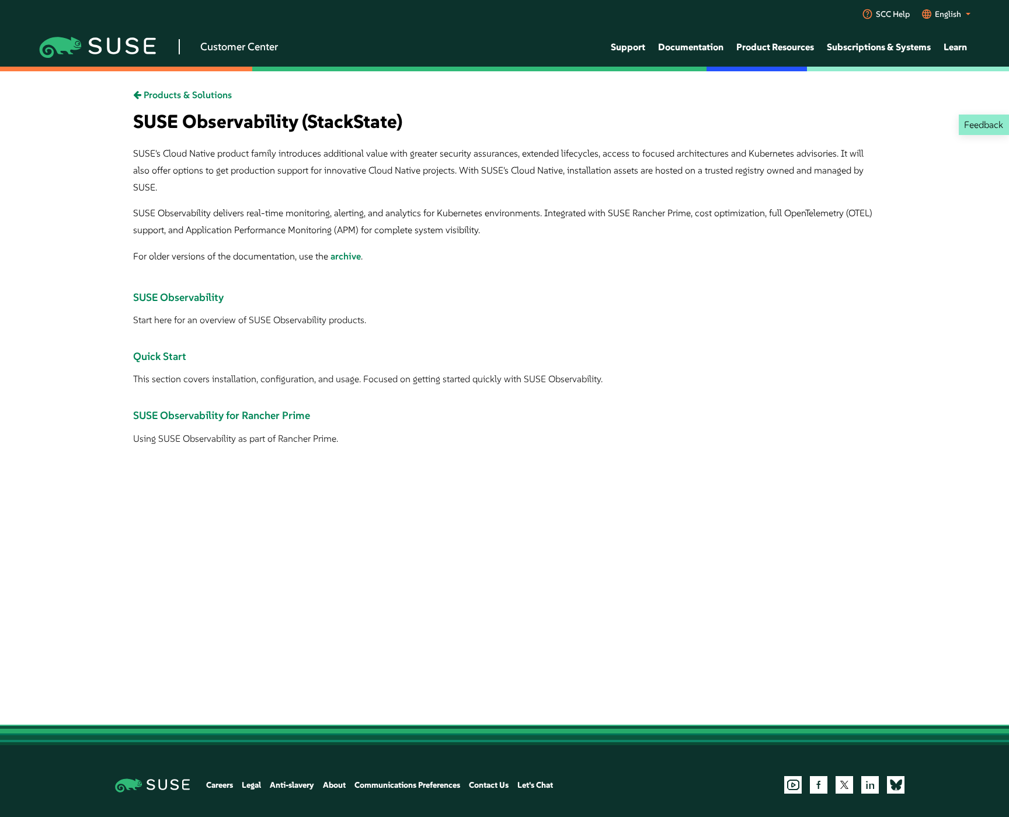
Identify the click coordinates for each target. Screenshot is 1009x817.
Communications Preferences (407, 785)
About (334, 785)
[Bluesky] (895, 785)
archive (345, 256)
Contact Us (489, 785)
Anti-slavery (292, 785)
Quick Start (159, 356)
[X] (844, 785)
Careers (219, 785)
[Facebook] (818, 785)
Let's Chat (535, 785)
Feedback (983, 124)
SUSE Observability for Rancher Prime (221, 415)
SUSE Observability (178, 297)
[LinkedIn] (870, 785)
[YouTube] (793, 785)
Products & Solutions (186, 95)
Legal (251, 785)
